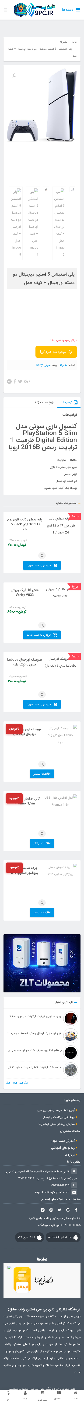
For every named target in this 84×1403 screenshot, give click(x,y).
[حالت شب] (8, 1393)
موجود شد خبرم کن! (53, 351)
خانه (74, 42)
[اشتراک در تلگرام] (9, 381)
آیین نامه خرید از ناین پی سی (56, 1110)
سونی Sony (43, 365)
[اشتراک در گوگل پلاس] (27, 381)
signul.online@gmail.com (52, 1192)
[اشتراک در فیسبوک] (15, 381)
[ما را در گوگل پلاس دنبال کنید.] (68, 1210)
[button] (14, 75)
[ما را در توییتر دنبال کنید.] (59, 1210)
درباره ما (70, 1154)
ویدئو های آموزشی (63, 1147)
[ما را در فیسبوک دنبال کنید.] (76, 1210)
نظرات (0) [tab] (41, 402)
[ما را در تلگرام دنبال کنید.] (42, 1210)
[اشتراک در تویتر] (20, 381)
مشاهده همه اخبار (17, 1082)
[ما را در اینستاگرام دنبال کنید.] (51, 1210)
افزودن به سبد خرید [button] (39, 565)
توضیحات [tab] (66, 402)
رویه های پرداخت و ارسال (59, 1117)
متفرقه (63, 42)
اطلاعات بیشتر (42, 773)
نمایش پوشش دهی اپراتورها (56, 1124)
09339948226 (60, 1185)
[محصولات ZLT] (42, 963)
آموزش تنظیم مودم (63, 1140)
